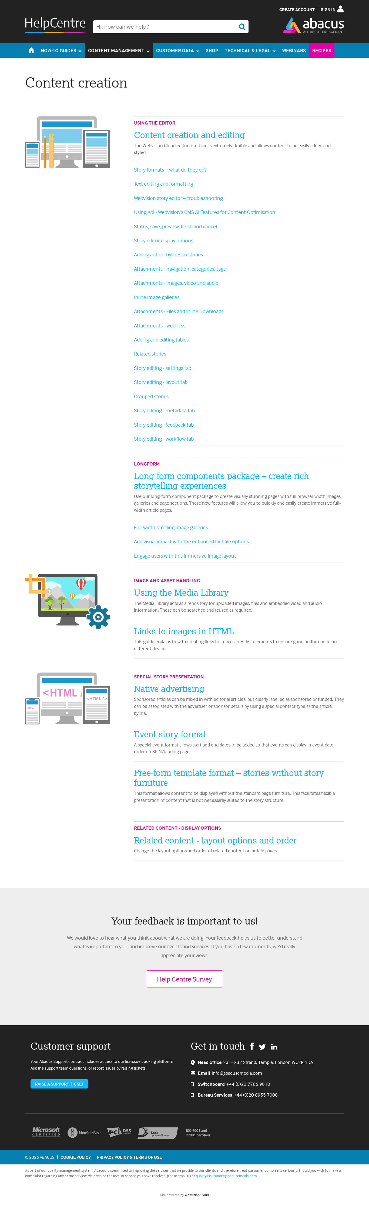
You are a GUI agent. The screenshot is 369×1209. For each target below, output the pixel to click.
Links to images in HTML (184, 631)
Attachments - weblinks (159, 325)
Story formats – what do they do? (170, 169)
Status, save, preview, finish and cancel (175, 226)
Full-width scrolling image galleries (171, 527)
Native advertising (169, 688)
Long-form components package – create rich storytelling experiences (221, 480)
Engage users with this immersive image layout (185, 555)
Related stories (150, 353)
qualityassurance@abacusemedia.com (226, 1175)
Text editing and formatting (163, 183)
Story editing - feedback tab (164, 424)
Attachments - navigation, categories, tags (180, 268)
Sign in (328, 9)
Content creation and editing (189, 134)
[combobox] (171, 26)
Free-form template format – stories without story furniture (229, 777)
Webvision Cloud (197, 1195)
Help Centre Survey (184, 979)
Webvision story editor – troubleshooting (178, 198)
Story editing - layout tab (160, 382)
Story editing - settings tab (162, 367)
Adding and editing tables (161, 339)
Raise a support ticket (59, 1084)
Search (242, 26)
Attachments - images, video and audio (176, 282)
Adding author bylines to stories (168, 254)
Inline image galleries (156, 297)
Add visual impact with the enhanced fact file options (191, 541)
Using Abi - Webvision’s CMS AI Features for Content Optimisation (204, 212)
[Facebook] (252, 1046)
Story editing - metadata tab (164, 410)
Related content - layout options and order (215, 840)
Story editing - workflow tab (164, 438)
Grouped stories (151, 396)
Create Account (297, 9)
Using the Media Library (181, 592)
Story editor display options (163, 240)
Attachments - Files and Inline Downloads (178, 311)
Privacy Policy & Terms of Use (129, 1157)
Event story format (170, 734)
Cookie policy (76, 1157)
